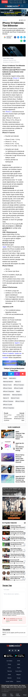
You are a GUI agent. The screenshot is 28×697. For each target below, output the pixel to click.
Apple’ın (17, 343)
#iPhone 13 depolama (8, 391)
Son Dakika (9, 660)
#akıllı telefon (12, 378)
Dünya (9, 664)
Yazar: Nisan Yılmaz (8, 58)
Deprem (19, 681)
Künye (25, 695)
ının (20, 353)
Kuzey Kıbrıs (19, 671)
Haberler (9, 678)
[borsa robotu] (14, 12)
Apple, (5, 247)
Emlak (9, 674)
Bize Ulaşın (11, 694)
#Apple (5, 378)
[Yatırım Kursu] (14, 508)
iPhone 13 (16, 78)
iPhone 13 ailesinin (8, 353)
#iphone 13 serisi (7, 384)
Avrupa (18, 678)
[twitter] (21, 37)
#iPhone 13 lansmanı (19, 384)
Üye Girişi (24, 1)
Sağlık (18, 664)
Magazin (19, 674)
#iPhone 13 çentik (18, 388)
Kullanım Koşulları (4, 694)
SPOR (18, 660)
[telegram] (24, 37)
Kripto (18, 667)
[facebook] (15, 37)
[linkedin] (24, 41)
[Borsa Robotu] (14, 363)
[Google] (8, 655)
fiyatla (17, 353)
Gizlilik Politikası (18, 694)
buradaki (5, 357)
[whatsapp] (21, 41)
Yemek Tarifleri (9, 681)
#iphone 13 (18, 381)
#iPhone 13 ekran (7, 388)
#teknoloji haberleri (8, 381)
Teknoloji (4, 20)
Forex (9, 667)
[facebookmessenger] (18, 37)
